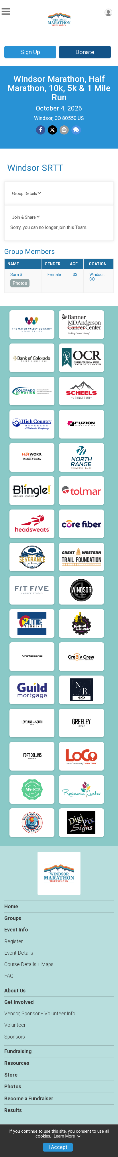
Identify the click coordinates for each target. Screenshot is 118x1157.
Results (13, 1110)
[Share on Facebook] (40, 130)
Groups (12, 918)
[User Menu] (108, 12)
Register (13, 941)
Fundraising (18, 1051)
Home (11, 906)
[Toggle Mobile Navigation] (5, 11)
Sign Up (30, 52)
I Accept (57, 1147)
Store (10, 1075)
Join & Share (24, 217)
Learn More (64, 1136)
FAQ (8, 976)
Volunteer (14, 1025)
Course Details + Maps (29, 964)
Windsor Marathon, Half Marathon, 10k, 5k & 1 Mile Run (59, 88)
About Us (14, 991)
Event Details (18, 953)
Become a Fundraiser (28, 1098)
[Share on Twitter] (52, 130)
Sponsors (14, 1037)
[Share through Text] (76, 130)
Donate (84, 52)
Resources (16, 1063)
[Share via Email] (64, 130)
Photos (20, 283)
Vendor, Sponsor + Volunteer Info (39, 1013)
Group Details (24, 193)
